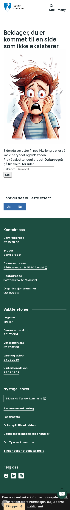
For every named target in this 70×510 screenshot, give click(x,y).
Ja (8, 207)
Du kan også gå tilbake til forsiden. (33, 161)
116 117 (8, 322)
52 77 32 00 (11, 347)
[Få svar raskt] (62, 493)
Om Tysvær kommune (19, 442)
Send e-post (12, 255)
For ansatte (12, 417)
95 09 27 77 (11, 372)
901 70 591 (11, 334)
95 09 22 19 (11, 360)
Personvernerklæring (19, 408)
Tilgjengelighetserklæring (22, 451)
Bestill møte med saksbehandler (26, 434)
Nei (20, 207)
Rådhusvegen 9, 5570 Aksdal (24, 267)
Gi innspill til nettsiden (20, 425)
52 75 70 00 (11, 242)
